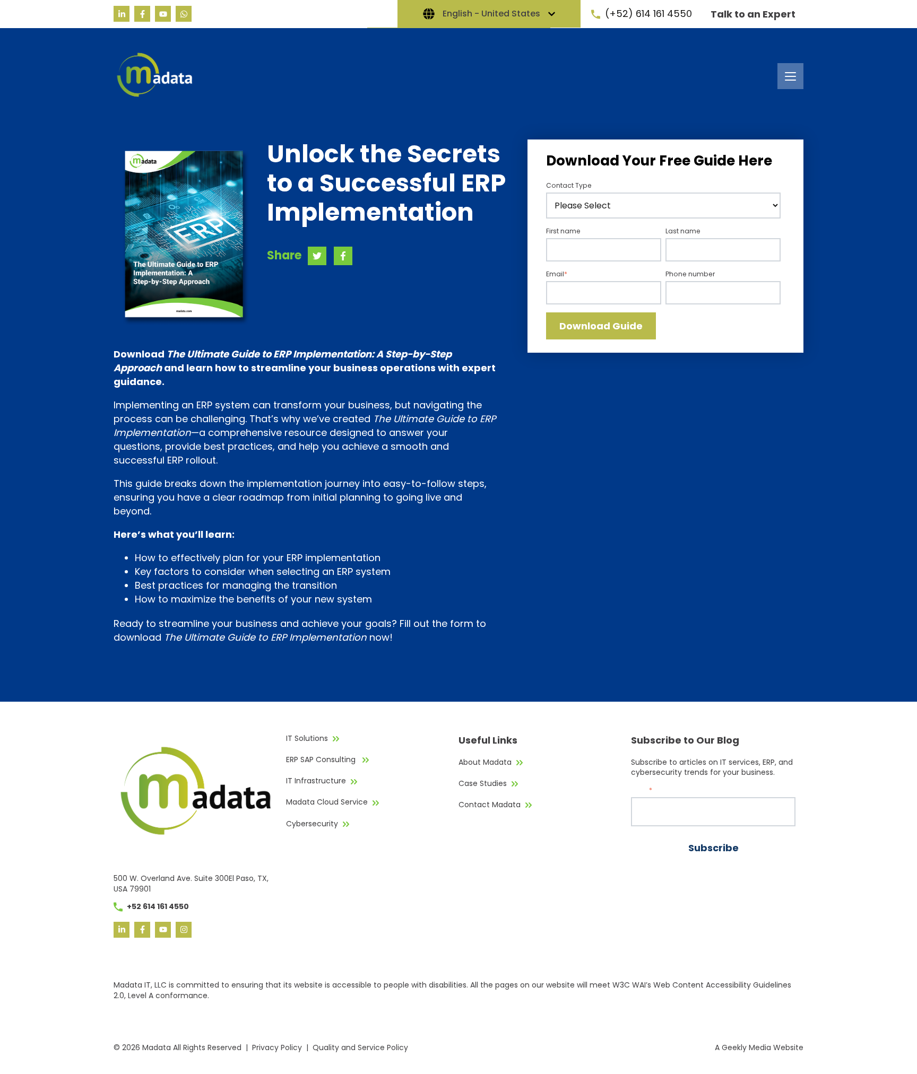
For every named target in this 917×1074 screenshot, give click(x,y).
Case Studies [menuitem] (482, 783)
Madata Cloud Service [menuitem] (327, 802)
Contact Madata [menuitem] (489, 804)
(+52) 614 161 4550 (648, 13)
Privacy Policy (277, 1047)
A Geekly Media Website (759, 1047)
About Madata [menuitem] (485, 762)
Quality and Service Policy (360, 1047)
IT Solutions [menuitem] (307, 738)
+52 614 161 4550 (158, 906)
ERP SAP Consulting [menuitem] (322, 759)
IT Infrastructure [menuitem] (316, 780)
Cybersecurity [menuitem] (312, 823)
